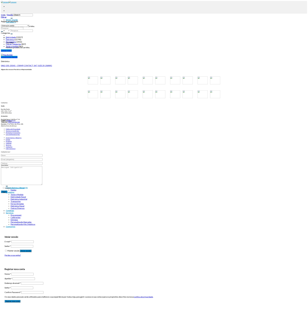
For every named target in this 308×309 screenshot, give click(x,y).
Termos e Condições (12, 131)
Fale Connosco (10, 149)
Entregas (14, 220)
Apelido (8, 278)
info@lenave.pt (10, 120)
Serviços (8, 145)
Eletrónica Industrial (19, 199)
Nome (8, 274)
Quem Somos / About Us (14, 138)
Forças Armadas (17, 204)
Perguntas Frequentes (13, 133)
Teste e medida (12, 46)
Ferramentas (11, 42)
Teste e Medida (17, 194)
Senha (8, 246)
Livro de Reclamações (13, 134)
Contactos (9, 147)
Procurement (16, 215)
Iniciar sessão (26, 251)
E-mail (8, 241)
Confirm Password (13, 292)
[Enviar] (12, 18)
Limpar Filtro (6, 50)
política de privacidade (17, 188)
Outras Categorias (13, 44)
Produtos (9, 141)
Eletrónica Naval (17, 206)
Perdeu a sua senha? (13, 255)
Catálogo (8, 143)
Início (3, 15)
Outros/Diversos (18, 208)
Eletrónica (10, 39)
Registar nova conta (12, 301)
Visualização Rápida (9, 57)
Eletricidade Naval (18, 197)
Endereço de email (13, 283)
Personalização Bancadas (21, 222)
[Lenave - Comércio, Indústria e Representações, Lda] (8, 2)
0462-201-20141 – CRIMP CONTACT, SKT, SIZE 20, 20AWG (26, 65)
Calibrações (15, 217)
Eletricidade (11, 37)
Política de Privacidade (13, 129)
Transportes (16, 201)
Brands (10, 15)
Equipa (8, 139)
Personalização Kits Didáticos (23, 224)
